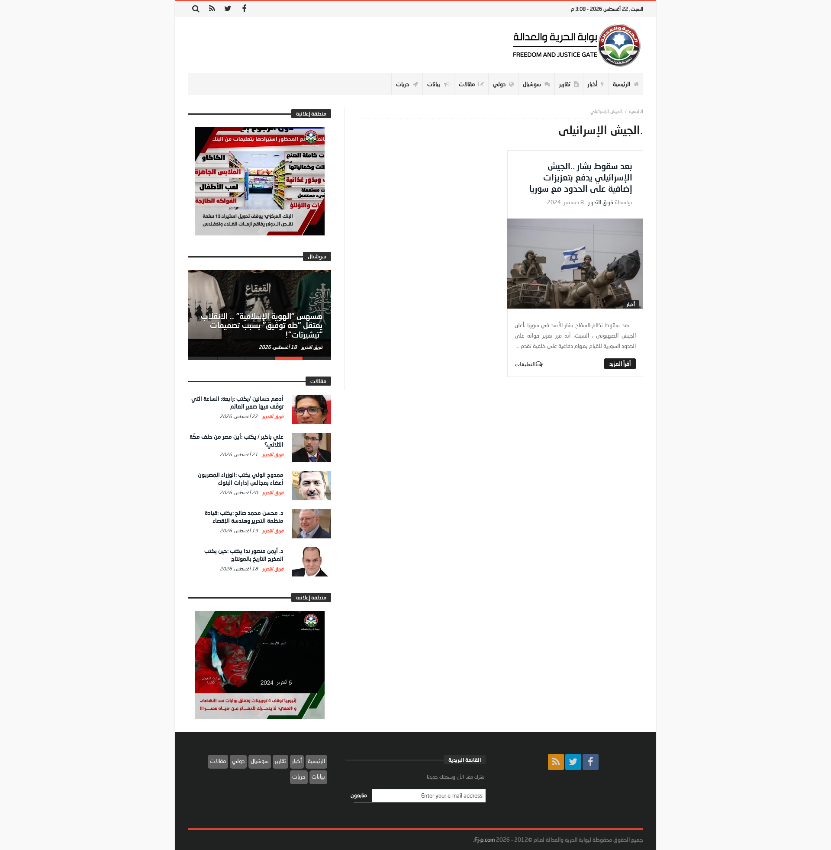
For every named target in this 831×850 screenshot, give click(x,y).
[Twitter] (228, 9)
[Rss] (212, 9)
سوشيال (260, 760)
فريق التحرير (600, 202)
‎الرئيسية (636, 111)
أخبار (631, 304)
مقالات (218, 760)
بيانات (318, 776)
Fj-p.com (484, 839)
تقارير (280, 760)
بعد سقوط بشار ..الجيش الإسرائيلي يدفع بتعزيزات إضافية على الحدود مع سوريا (580, 177)
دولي (238, 760)
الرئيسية (316, 760)
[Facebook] (244, 9)
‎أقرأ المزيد (620, 363)
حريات (299, 776)
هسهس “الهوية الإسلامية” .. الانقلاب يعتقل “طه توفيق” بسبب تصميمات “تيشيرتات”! (261, 325)
